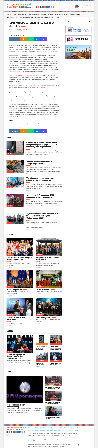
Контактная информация (39, 430)
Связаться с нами (87, 7)
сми (32, 123)
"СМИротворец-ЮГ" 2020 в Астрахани (52, 418)
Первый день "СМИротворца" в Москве (40, 364)
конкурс (20, 123)
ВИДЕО (72, 427)
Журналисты (12, 123)
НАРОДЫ (30, 427)
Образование (49, 17)
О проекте (30, 430)
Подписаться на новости (14, 435)
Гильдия (77, 14)
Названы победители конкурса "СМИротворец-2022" (39, 162)
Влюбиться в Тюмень (43, 290)
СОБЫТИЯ (49, 427)
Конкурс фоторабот (28, 17)
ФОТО (61, 427)
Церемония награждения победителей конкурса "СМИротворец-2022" (16, 356)
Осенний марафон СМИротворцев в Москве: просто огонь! (19, 258)
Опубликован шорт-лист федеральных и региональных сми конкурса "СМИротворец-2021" (43, 216)
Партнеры (71, 430)
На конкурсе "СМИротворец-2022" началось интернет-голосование (40, 196)
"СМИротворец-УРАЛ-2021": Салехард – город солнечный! (56, 348)
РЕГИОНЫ (36, 427)
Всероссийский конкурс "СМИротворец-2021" (16, 406)
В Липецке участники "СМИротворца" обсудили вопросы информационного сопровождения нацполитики (41, 144)
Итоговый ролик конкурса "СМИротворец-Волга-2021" (53, 388)
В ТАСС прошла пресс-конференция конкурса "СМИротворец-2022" (40, 179)
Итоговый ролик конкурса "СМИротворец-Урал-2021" (52, 403)
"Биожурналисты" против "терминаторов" (16, 319)
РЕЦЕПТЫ (66, 427)
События (10, 153)
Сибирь (26, 123)
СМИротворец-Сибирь (43, 318)
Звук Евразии (56, 17)
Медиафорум (37, 17)
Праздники (42, 344)
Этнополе (10, 254)
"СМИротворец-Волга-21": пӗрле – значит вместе (48, 258)
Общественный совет (63, 430)
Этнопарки (43, 17)
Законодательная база (51, 430)
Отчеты (76, 430)
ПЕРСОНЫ (56, 427)
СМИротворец (19, 17)
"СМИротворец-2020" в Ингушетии (56, 363)
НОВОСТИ (78, 427)
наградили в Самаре (43, 87)
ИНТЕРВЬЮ (42, 427)
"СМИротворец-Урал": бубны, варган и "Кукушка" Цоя (42, 348)
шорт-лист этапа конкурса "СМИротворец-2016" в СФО (24, 75)
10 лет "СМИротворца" (15, 290)
